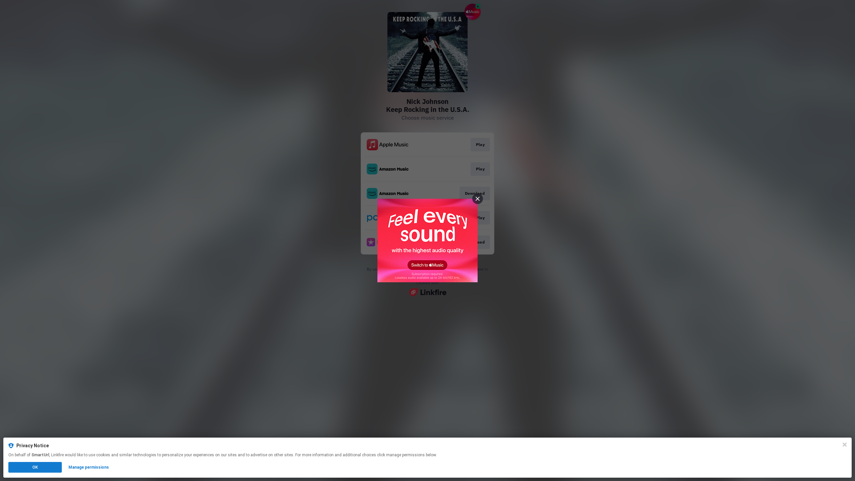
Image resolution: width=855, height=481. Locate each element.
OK (35, 467)
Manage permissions (88, 467)
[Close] (844, 444)
